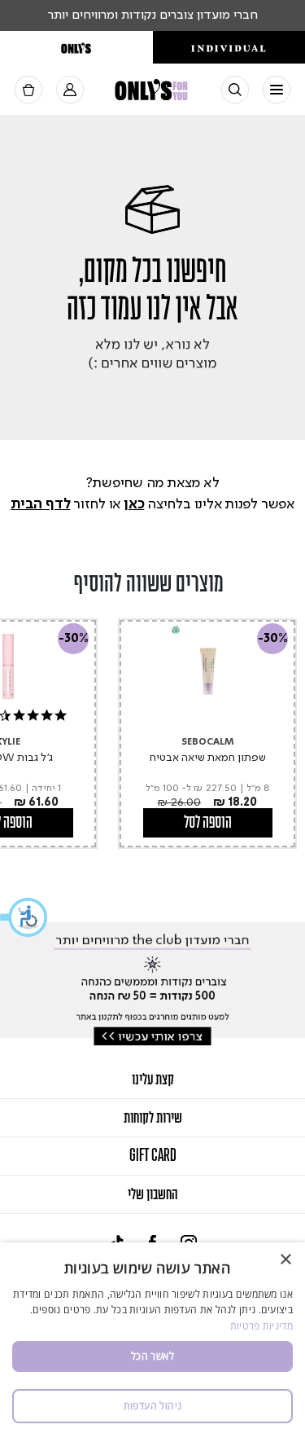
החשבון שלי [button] (152, 1194)
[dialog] (152, 1342)
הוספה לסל (208, 823)
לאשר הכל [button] (152, 1356)
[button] (24, 917)
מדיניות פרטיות (261, 1326)
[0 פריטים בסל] (28, 90)
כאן (134, 504)
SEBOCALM (207, 742)
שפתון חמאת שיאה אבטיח (208, 757)
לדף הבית (40, 504)
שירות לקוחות (153, 1118)
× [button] (287, 1260)
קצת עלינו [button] (153, 1079)
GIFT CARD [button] (152, 1156)
